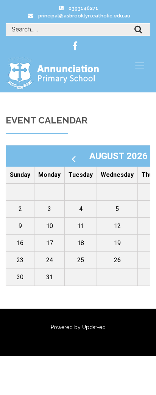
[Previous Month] (76, 156)
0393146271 (83, 8)
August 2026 (119, 156)
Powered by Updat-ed (78, 327)
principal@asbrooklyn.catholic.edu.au (84, 16)
